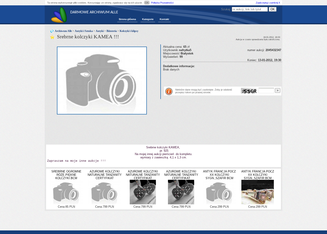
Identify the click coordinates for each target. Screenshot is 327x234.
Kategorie (147, 19)
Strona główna (127, 19)
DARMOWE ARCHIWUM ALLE (94, 12)
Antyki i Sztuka (84, 31)
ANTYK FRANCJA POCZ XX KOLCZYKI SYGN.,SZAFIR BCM (219, 175)
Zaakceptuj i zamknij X (268, 2)
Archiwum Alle (63, 31)
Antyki (100, 31)
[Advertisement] (215, 78)
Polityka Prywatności (162, 2)
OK (147, 2)
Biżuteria (112, 31)
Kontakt (164, 19)
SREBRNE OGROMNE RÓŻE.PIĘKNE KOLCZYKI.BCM (66, 175)
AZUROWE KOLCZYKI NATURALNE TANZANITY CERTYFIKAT (105, 175)
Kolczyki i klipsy (129, 31)
